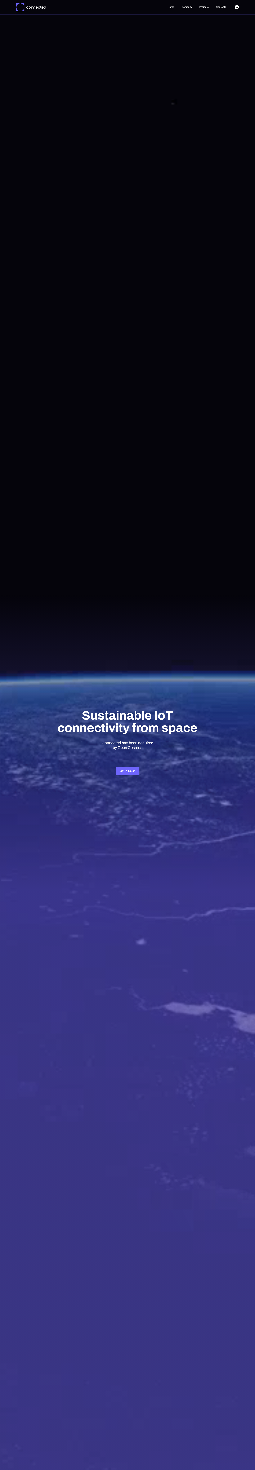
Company (187, 7)
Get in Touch (127, 771)
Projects (204, 7)
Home (171, 7)
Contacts (221, 7)
